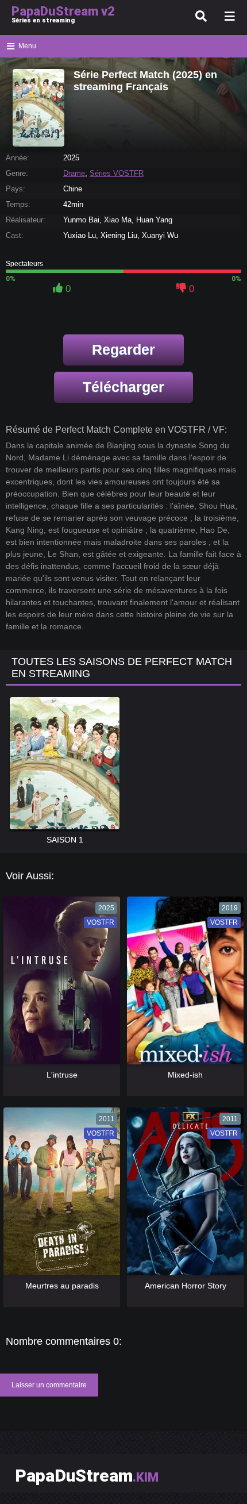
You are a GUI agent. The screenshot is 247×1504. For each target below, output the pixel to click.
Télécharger (123, 387)
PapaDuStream (87, 1475)
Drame (74, 173)
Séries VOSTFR (117, 173)
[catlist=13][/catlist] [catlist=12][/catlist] (60, 984)
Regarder (123, 349)
